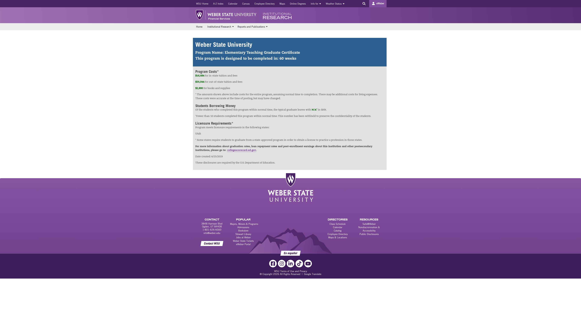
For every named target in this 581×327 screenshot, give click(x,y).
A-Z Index (218, 3)
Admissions (243, 227)
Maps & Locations (337, 237)
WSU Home (202, 3)
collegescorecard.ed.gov (241, 150)
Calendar (232, 3)
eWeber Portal (243, 244)
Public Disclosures (369, 234)
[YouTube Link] (308, 263)
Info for (315, 3)
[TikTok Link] (299, 263)
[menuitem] (202, 4)
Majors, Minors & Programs (244, 223)
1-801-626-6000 (211, 229)
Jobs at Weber (243, 237)
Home (199, 26)
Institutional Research (219, 26)
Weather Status (334, 3)
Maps (282, 3)
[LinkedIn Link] (290, 263)
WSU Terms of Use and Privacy (290, 271)
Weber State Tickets (243, 240)
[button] (233, 26)
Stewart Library (243, 234)
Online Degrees (298, 3)
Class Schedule (338, 223)
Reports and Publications (251, 26)
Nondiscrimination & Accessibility (369, 229)
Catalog (337, 230)
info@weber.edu (212, 233)
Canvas (246, 3)
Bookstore (243, 230)
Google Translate (312, 274)
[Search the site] (364, 3)
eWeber (380, 3)
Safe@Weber (369, 223)
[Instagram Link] (282, 263)
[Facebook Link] (273, 263)
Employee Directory (264, 3)
